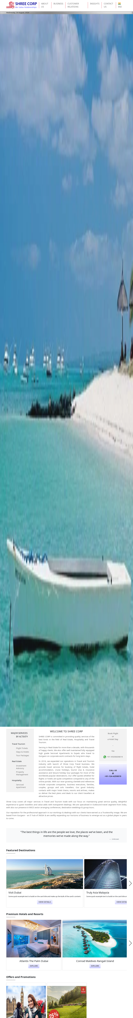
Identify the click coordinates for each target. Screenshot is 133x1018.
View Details (45, 902)
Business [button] (58, 3)
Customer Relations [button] (73, 5)
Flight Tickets (22, 748)
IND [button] (120, 6)
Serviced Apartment (21, 785)
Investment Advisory (21, 767)
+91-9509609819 (114, 756)
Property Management (22, 773)
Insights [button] (94, 3)
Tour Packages (22, 755)
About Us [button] (44, 5)
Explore (34, 966)
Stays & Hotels (22, 751)
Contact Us (108, 5)
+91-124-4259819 (113, 776)
